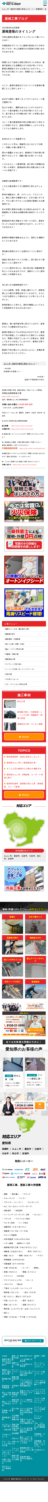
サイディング (33, 1202)
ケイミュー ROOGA (39, 1417)
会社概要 (15, 1433)
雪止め (20, 1284)
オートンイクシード (15, 1372)
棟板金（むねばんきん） (14, 1251)
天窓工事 (8, 674)
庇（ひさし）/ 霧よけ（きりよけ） (18, 1296)
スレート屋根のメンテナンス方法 (26, 1402)
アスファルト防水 (22, 1218)
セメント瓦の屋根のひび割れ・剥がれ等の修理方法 (26, 1411)
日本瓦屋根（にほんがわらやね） (17, 1239)
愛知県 (6, 1143)
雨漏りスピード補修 (15, 1365)
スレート (29, 1280)
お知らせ (15, 1439)
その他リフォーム (12, 679)
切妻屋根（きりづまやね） (15, 1263)
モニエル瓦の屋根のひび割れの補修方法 (26, 1430)
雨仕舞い (15, 1194)
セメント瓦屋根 (10, 1235)
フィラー (22, 1198)
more (25, 737)
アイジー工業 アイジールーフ (40, 1374)
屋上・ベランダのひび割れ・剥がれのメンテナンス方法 (26, 1440)
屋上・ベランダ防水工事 (14, 649)
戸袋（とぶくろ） (11, 1300)
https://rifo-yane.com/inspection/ (32, 448)
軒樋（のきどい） (11, 1272)
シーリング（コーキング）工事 (16, 1214)
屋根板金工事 (10, 659)
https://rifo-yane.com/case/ (22, 426)
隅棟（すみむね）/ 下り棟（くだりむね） (21, 1317)
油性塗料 (7, 1210)
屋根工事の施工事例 (15, 1379)
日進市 (38, 1148)
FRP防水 (20, 1276)
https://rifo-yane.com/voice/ (22, 429)
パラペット (8, 1276)
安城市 (25, 1153)
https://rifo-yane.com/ (10, 396)
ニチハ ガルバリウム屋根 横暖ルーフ (39, 1383)
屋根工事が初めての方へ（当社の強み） (6, 1362)
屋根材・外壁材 (39, 1357)
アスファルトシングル (13, 1280)
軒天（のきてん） (35, 1251)
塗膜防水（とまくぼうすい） (15, 1227)
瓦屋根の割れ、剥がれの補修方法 (26, 1459)
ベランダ (7, 1218)
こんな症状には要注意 (26, 1365)
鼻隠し (37, 1268)
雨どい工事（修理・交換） (15, 644)
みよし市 (16, 1148)
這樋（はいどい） (30, 1304)
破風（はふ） (9, 1255)
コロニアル (8, 1284)
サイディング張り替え (13, 664)
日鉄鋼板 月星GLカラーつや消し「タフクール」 (39, 1444)
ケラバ (40, 1255)
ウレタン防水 (9, 1222)
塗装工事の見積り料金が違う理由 (15, 1427)
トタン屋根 (8, 1243)
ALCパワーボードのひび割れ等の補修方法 (27, 1373)
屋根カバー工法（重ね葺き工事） (17, 629)
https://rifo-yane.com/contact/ (25, 464)
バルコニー (38, 1214)
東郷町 (5, 1148)
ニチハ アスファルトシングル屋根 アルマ (39, 1392)
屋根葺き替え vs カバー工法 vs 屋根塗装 (27, 1450)
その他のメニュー (39, 1451)
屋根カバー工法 (23, 1243)
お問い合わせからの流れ (6, 1461)
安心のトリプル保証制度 (6, 1468)
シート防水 (23, 1222)
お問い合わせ (15, 1443)
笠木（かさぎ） (30, 1292)
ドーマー (26, 1268)
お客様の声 (15, 1387)
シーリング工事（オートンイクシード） (20, 669)
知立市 (15, 1153)
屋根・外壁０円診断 (15, 1358)
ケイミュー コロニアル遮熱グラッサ (39, 1409)
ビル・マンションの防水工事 (16, 684)
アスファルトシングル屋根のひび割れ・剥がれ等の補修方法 (26, 1383)
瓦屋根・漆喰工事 (12, 654)
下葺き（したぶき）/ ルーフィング (18, 1288)
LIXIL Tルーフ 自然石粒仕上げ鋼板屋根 (39, 1426)
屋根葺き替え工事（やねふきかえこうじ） (21, 1247)
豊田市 (28, 1148)
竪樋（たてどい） (30, 1272)
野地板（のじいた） (12, 1292)
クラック (27, 1194)
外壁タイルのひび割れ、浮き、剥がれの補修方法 (27, 1421)
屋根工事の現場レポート (15, 1395)
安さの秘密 (15, 1410)
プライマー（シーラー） (14, 1202)
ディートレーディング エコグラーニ (39, 1365)
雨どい (6, 1313)
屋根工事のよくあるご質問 (15, 1458)
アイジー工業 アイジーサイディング (40, 1400)
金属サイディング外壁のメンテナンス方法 (27, 1393)
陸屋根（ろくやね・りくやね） (16, 1231)
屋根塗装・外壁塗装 (12, 639)
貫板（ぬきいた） (26, 1255)
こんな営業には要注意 (26, 1360)
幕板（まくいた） (11, 1304)
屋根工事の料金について (15, 1402)
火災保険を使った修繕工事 (15, 1418)
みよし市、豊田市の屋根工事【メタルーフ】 (17, 1479)
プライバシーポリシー (15, 1451)
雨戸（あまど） (29, 1300)
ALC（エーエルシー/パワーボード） (18, 1206)
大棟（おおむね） (11, 1268)
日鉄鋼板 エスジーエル (39, 1435)
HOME (4, 1356)
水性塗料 (19, 1210)
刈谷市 (5, 1153)
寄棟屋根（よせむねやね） (15, 1259)
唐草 (6, 1194)
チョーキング (9, 1198)
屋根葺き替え (10, 634)
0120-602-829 (26, 404)
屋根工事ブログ (26, 1356)
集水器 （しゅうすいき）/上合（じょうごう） (22, 1308)
